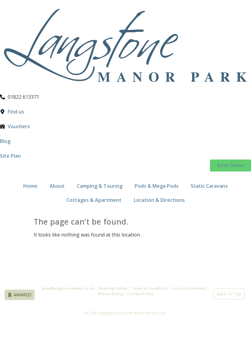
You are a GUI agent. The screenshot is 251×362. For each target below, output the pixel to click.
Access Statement (190, 288)
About (57, 186)
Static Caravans (209, 186)
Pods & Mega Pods (156, 186)
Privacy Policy (110, 293)
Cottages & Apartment (94, 200)
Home (30, 186)
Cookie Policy (140, 293)
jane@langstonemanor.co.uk (68, 288)
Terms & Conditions (149, 288)
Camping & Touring (99, 186)
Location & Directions (159, 200)
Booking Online (113, 288)
